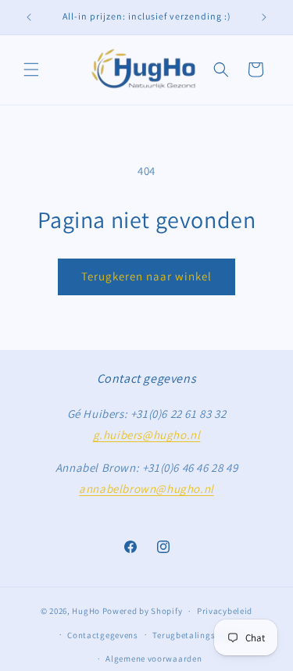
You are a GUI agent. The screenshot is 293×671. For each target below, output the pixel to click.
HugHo (86, 610)
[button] (31, 69)
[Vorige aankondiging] (29, 17)
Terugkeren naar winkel (146, 276)
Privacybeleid (224, 610)
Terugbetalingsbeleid (196, 635)
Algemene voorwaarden (153, 658)
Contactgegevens (102, 635)
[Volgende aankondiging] (264, 17)
